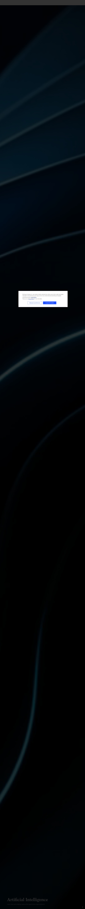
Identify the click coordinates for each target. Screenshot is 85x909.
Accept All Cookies (50, 302)
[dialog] (43, 299)
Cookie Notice (33, 297)
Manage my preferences (34, 302)
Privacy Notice (31, 298)
